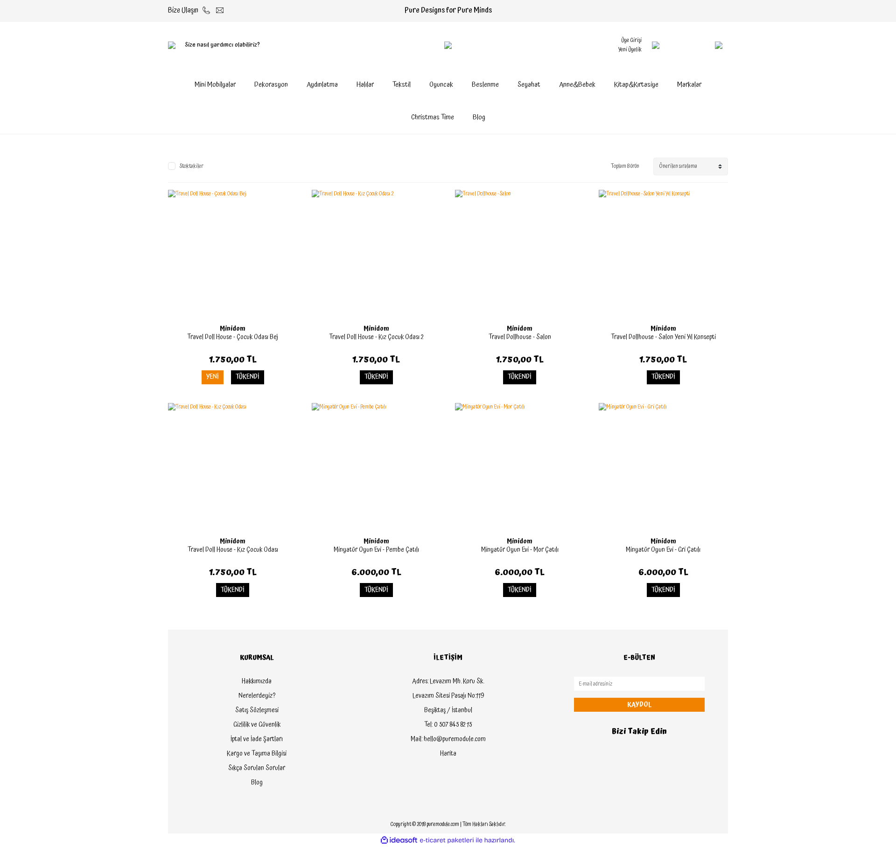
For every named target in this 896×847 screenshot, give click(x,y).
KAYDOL (639, 705)
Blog (479, 117)
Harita (448, 754)
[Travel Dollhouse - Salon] (520, 254)
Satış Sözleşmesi (257, 710)
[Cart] (700, 45)
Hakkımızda (257, 681)
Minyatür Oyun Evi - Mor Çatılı (520, 550)
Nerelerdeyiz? (256, 696)
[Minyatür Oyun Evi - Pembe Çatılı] (376, 468)
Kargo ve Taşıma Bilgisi (257, 754)
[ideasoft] (399, 840)
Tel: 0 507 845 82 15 (448, 725)
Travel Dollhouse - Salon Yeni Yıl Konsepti (663, 337)
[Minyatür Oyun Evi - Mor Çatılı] (520, 468)
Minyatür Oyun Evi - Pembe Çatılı (376, 550)
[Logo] (448, 45)
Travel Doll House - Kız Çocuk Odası (233, 550)
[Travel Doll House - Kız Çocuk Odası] (233, 468)
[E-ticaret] (447, 840)
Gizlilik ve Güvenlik (256, 725)
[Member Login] (655, 45)
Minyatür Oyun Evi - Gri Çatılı (663, 550)
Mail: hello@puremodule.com (448, 739)
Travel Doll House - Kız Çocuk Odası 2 (376, 337)
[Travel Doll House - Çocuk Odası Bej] (233, 254)
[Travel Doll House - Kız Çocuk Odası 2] (376, 254)
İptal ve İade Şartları (257, 739)
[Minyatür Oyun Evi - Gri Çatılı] (663, 468)
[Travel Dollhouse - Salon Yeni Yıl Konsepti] (663, 254)
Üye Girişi (631, 40)
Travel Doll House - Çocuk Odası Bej (232, 337)
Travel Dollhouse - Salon (520, 337)
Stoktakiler (191, 166)
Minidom (232, 329)
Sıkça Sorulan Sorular (256, 768)
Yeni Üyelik (630, 49)
